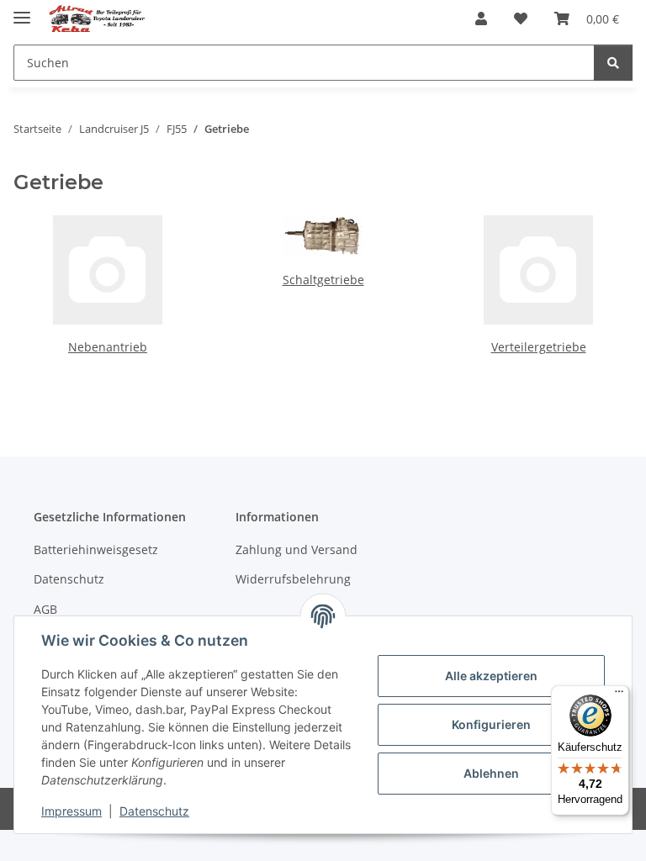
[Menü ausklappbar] (21, 10)
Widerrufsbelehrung (293, 579)
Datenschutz (154, 811)
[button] (481, 18)
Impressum (71, 811)
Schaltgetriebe (323, 280)
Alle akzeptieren (491, 675)
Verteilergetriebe (538, 347)
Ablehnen (491, 773)
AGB (45, 609)
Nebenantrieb (107, 347)
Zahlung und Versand (296, 549)
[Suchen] (613, 63)
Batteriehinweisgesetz (96, 549)
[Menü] (619, 695)
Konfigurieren (491, 724)
